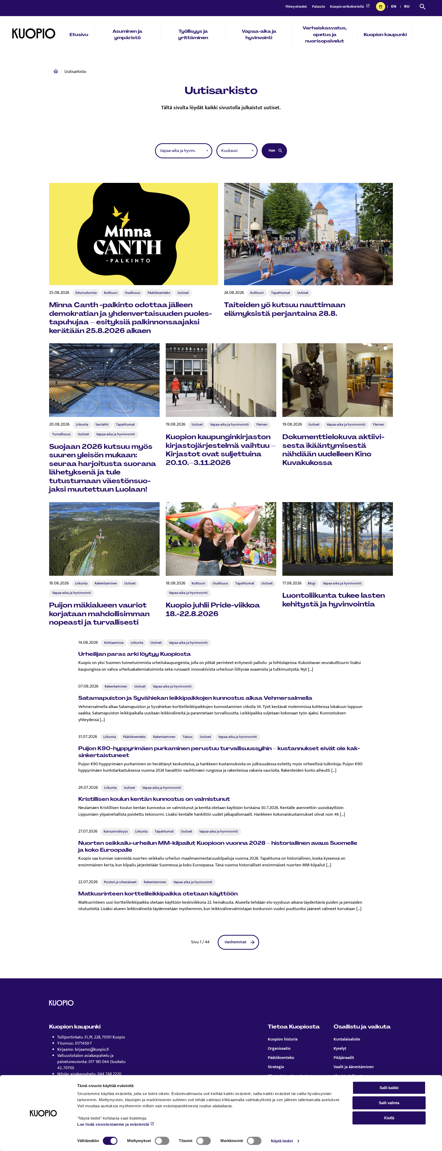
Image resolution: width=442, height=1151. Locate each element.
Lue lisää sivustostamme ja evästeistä (113, 1124)
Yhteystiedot (296, 6)
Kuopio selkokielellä (347, 6)
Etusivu (79, 34)
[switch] (162, 1141)
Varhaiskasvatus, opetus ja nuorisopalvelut (325, 34)
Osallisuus (132, 293)
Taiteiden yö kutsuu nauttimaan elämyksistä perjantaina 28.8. (284, 309)
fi (382, 7)
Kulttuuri (111, 293)
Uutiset (183, 293)
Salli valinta (389, 1103)
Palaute (319, 6)
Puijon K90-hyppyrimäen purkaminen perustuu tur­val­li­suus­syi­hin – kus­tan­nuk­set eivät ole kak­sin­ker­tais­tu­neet (219, 752)
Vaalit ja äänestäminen (354, 1067)
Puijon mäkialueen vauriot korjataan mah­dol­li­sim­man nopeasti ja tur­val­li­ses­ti (99, 614)
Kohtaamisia (114, 643)
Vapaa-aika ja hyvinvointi (259, 34)
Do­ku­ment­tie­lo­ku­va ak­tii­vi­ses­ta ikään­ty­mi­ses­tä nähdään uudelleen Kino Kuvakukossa (333, 450)
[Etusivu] (55, 72)
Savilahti (102, 425)
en (394, 7)
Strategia (276, 1067)
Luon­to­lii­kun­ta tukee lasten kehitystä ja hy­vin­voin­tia (333, 599)
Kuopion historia (282, 1039)
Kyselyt (340, 1049)
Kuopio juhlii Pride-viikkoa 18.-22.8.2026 (213, 609)
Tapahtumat (280, 293)
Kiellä (389, 1118)
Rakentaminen (106, 583)
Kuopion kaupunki (385, 34)
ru (407, 7)
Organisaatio (279, 1049)
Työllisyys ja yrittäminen (193, 34)
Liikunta (82, 425)
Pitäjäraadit (344, 1058)
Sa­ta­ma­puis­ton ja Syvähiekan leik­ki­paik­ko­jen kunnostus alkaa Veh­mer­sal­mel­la (195, 697)
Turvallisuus (61, 434)
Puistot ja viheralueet (120, 882)
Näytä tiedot (282, 1141)
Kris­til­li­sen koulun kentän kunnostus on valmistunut (154, 798)
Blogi (312, 583)
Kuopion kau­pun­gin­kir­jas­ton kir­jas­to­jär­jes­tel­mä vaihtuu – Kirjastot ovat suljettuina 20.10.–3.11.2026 (220, 450)
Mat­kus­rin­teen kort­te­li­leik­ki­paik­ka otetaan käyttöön (158, 893)
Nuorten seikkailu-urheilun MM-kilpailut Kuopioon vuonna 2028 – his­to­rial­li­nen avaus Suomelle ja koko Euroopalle (217, 846)
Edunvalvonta (86, 293)
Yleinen (262, 425)
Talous (188, 737)
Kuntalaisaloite (347, 1039)
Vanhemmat (235, 942)
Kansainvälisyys (116, 831)
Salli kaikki (389, 1088)
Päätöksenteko (159, 293)
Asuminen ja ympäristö (127, 34)
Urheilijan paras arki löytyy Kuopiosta (134, 653)
